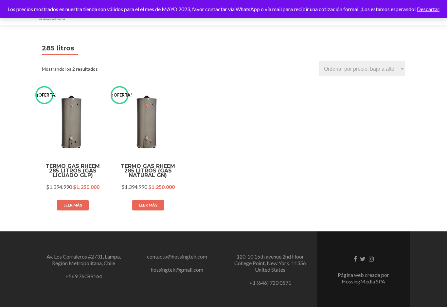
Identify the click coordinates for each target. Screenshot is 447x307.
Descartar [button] (428, 9)
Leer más (72, 205)
